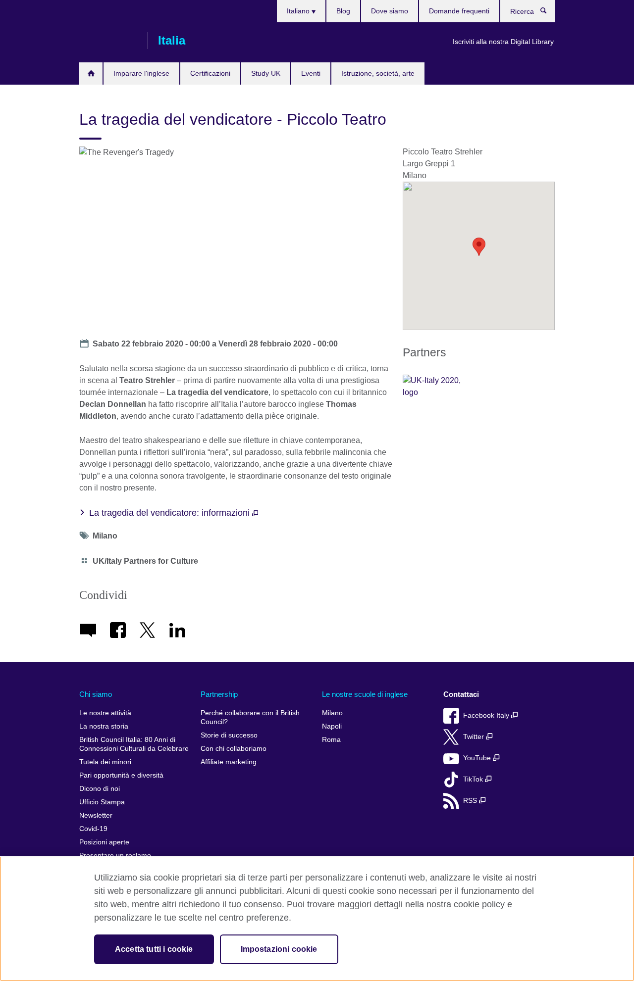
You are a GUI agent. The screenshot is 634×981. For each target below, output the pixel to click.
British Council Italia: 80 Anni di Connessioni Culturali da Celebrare (134, 744)
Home (91, 73)
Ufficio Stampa (102, 802)
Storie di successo (229, 735)
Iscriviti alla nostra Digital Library (503, 42)
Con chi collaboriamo (233, 748)
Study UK (265, 73)
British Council (108, 40)
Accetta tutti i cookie (154, 949)
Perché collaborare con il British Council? (250, 717)
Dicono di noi (99, 788)
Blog (343, 11)
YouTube (478, 758)
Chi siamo (95, 694)
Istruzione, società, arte (378, 73)
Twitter (474, 736)
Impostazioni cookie (279, 949)
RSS (471, 800)
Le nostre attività (105, 713)
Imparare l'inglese (141, 73)
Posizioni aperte (104, 842)
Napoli (332, 726)
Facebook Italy (487, 715)
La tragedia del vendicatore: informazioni (170, 513)
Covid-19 (93, 829)
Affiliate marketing (229, 762)
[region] (317, 918)
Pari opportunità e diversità (121, 775)
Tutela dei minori (105, 762)
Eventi (310, 73)
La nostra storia (103, 726)
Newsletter (95, 815)
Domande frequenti (459, 11)
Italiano (299, 11)
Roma (331, 739)
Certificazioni (210, 73)
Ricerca (548, 13)
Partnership (219, 694)
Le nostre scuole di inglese (365, 694)
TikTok (474, 779)
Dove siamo (389, 11)
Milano (332, 713)
